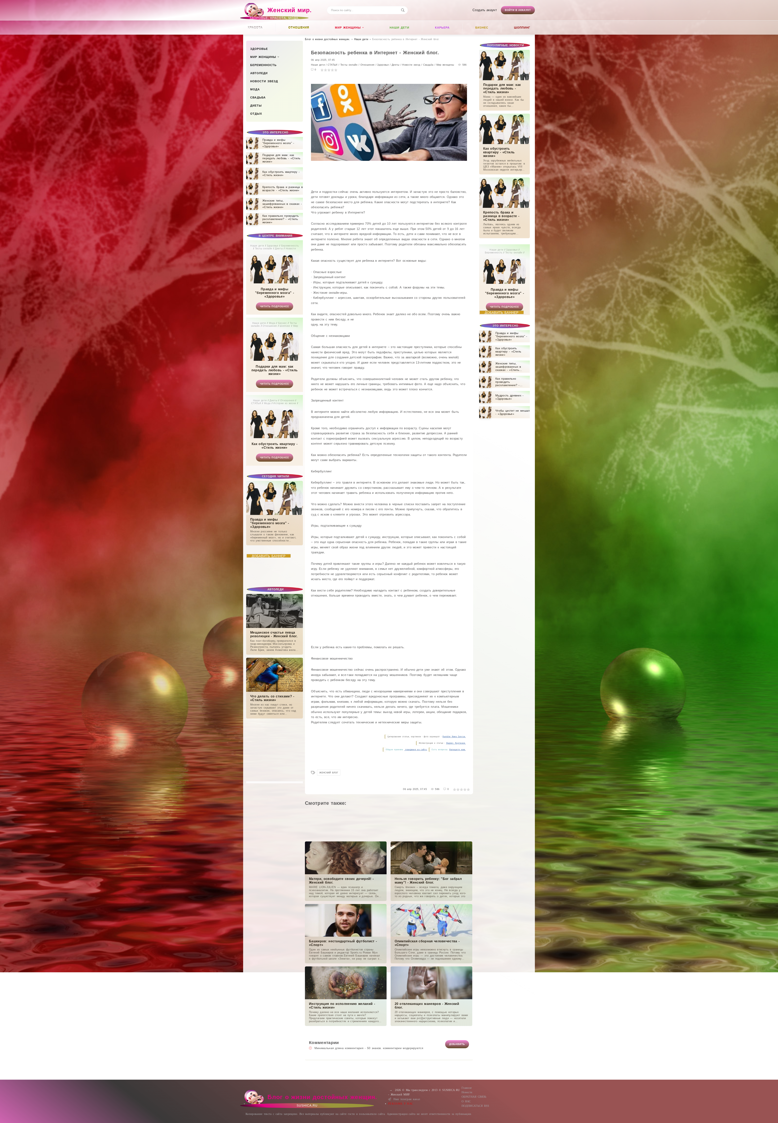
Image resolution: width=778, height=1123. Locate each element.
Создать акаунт (484, 10)
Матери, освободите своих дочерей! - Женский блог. (341, 880)
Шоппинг (522, 27)
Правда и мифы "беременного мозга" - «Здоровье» (274, 292)
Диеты (256, 105)
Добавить (457, 1044)
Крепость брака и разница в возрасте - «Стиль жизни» (501, 216)
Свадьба (258, 97)
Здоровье (259, 48)
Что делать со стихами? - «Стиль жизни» (272, 698)
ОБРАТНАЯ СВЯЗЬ (474, 1096)
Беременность (263, 65)
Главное (467, 1087)
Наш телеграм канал (406, 1099)
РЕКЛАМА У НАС (400, 1103)
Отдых (256, 113)
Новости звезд (264, 81)
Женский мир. (280, 12)
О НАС (466, 1101)
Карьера (442, 27)
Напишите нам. (457, 749)
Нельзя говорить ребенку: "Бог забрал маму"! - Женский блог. (428, 880)
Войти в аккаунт (518, 10)
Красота (255, 27)
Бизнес (481, 27)
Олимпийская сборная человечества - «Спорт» (427, 943)
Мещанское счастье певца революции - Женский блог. (273, 634)
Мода (255, 89)
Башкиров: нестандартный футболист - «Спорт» (343, 943)
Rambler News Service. (454, 736)
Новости (467, 1092)
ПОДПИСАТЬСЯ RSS (475, 1105)
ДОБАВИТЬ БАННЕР (269, 556)
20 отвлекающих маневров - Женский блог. (427, 1005)
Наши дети (399, 27)
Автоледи (259, 73)
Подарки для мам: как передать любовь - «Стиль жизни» (274, 370)
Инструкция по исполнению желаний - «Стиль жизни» (342, 1005)
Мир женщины (348, 27)
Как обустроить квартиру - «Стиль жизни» (274, 445)
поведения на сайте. (415, 749)
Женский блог (328, 772)
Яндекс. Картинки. (456, 743)
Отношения (298, 27)
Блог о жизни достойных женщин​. (327, 39)
